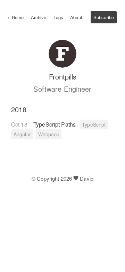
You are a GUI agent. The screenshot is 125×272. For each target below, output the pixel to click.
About (76, 17)
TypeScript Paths (55, 124)
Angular (22, 134)
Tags (58, 17)
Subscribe (103, 17)
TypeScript (94, 124)
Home (15, 17)
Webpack (48, 134)
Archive (39, 17)
